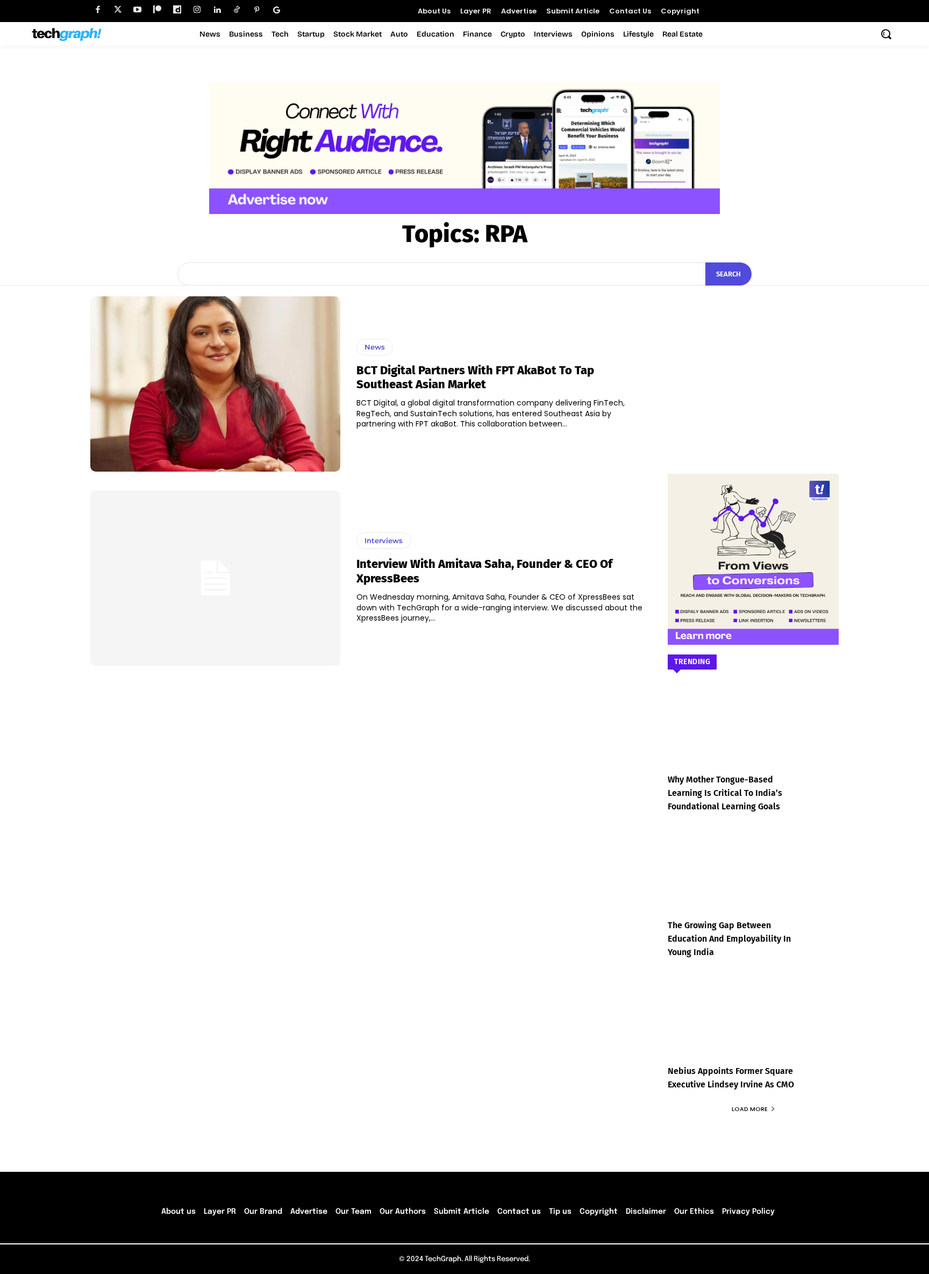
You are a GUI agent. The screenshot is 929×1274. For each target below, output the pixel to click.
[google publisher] (276, 10)
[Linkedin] (217, 10)
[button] (886, 34)
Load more (750, 1109)
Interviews (384, 540)
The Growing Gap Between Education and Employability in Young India (729, 938)
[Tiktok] (237, 10)
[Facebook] (97, 10)
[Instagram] (197, 10)
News (375, 347)
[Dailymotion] (177, 10)
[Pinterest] (256, 10)
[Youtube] (137, 10)
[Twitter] (117, 10)
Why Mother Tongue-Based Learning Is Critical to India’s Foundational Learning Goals (725, 793)
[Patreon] (157, 10)
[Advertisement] (753, 363)
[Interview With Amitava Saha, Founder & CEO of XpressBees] (215, 578)
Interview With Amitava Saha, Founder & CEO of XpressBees (484, 571)
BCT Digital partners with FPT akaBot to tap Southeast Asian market (475, 377)
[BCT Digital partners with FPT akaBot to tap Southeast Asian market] (215, 384)
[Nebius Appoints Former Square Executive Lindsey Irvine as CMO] (753, 1026)
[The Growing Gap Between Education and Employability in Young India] (753, 880)
